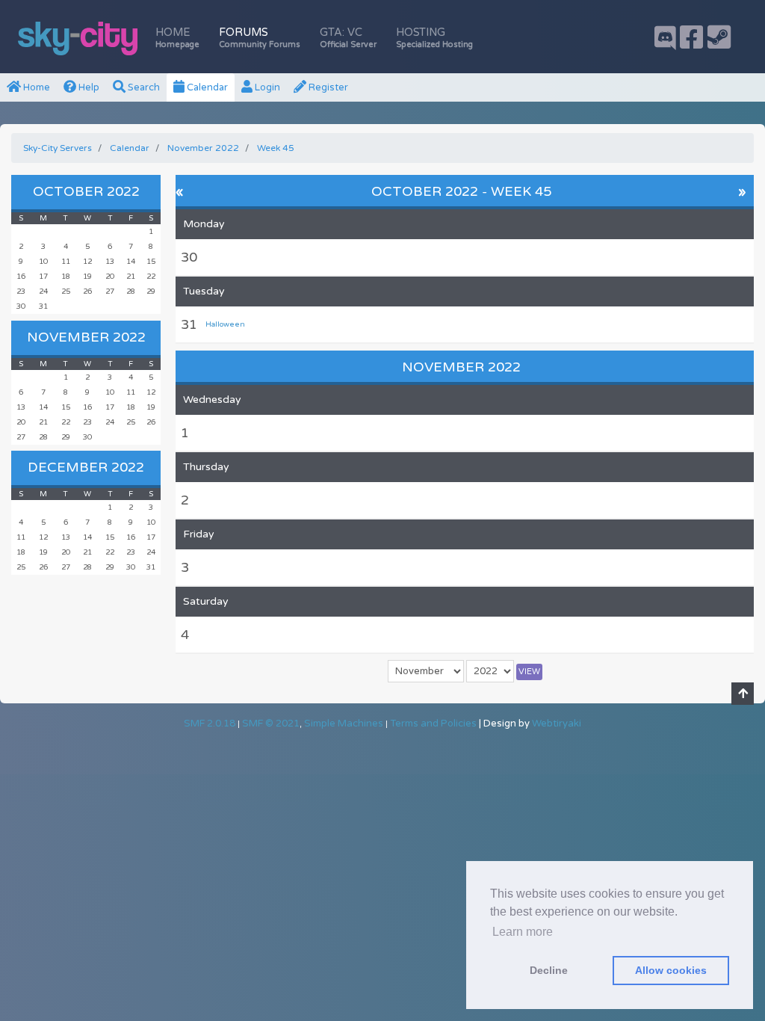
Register (327, 87)
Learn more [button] (522, 931)
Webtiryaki (556, 723)
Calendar (206, 87)
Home (177, 37)
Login (266, 87)
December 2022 (86, 467)
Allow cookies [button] (671, 970)
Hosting (434, 37)
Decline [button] (549, 970)
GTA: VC (348, 37)
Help (87, 87)
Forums (259, 37)
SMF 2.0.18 (209, 723)
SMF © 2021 (271, 723)
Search (143, 87)
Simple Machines (343, 723)
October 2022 (86, 191)
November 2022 (86, 337)
